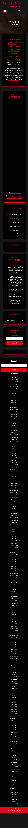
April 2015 (14, 674)
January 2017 (14, 626)
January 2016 (14, 653)
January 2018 (14, 598)
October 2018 (14, 577)
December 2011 (14, 766)
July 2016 (14, 640)
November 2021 (14, 492)
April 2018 (14, 591)
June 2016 (14, 642)
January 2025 (14, 405)
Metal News (11, 64)
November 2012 (14, 741)
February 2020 (14, 540)
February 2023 (14, 457)
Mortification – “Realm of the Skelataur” (15, 302)
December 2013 (14, 711)
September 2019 (14, 552)
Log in (14, 784)
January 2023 (14, 460)
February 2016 (14, 651)
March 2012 (14, 759)
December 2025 (14, 379)
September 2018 (14, 580)
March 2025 (14, 400)
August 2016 (14, 637)
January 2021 (14, 515)
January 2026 (14, 377)
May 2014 (14, 700)
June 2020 (14, 531)
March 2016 (14, 649)
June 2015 (14, 670)
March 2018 (14, 594)
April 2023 (14, 453)
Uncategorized (13, 234)
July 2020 (14, 529)
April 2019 (14, 564)
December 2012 (14, 739)
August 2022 (14, 471)
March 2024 (14, 428)
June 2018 (14, 587)
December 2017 (14, 600)
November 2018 (14, 575)
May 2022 (14, 478)
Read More (14, 82)
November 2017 (14, 603)
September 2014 (14, 690)
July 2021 (14, 501)
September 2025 (14, 386)
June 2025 (14, 393)
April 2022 (14, 481)
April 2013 (14, 729)
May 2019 (14, 561)
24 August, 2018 (13, 60)
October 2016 (14, 633)
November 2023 (14, 437)
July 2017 (14, 612)
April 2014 (14, 702)
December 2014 (14, 683)
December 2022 (14, 462)
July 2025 (14, 391)
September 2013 (14, 718)
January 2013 (14, 736)
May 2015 (14, 672)
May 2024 (14, 423)
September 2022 (14, 469)
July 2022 (14, 474)
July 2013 (14, 723)
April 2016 (14, 647)
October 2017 (14, 605)
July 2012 (14, 750)
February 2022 (14, 485)
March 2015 (14, 677)
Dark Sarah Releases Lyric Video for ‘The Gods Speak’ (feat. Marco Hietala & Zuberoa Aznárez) (14, 47)
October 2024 (14, 411)
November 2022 (14, 464)
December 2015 (14, 656)
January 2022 (14, 488)
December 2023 (14, 434)
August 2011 (14, 776)
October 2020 (14, 522)
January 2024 (14, 432)
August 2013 (14, 720)
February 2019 (14, 568)
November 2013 (14, 713)
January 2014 (14, 709)
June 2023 (14, 448)
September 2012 (14, 746)
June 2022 (14, 476)
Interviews (13, 222)
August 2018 (14, 582)
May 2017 (14, 617)
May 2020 (14, 534)
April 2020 (14, 536)
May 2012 (14, 755)
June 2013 (14, 725)
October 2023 (14, 439)
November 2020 (14, 520)
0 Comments (17, 62)
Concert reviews (14, 214)
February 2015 (14, 679)
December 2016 (14, 628)
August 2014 (14, 693)
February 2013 (14, 734)
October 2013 (14, 716)
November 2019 (14, 547)
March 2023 (14, 455)
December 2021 (14, 490)
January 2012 (14, 764)
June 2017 (14, 614)
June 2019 (14, 559)
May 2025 (14, 395)
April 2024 (14, 425)
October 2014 (14, 688)
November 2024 (14, 409)
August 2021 (14, 499)
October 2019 (14, 550)
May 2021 (14, 506)
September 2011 (14, 773)
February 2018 (14, 596)
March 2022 (14, 483)
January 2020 (14, 543)
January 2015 (14, 681)
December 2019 (14, 545)
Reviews (12, 230)
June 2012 (14, 753)
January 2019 (14, 570)
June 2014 (14, 697)
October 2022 (14, 467)
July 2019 (14, 557)
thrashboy (7, 62)
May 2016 (14, 644)
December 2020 (14, 517)
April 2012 (14, 757)
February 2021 (14, 513)
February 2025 (14, 402)
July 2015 (14, 667)
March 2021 (14, 511)
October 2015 (14, 660)
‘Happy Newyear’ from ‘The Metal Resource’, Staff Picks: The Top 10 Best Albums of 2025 (15, 269)
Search (14, 343)
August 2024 (14, 416)
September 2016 (14, 635)
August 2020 (14, 527)
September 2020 (14, 524)
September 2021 (14, 497)
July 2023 (14, 446)
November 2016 (14, 630)
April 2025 (14, 398)
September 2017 (14, 607)
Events (13, 218)
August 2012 (14, 748)
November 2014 (14, 686)
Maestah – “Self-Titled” (17, 290)
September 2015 (14, 663)
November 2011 (14, 769)
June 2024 (14, 421)
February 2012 (14, 762)
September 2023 (14, 441)
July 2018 (14, 584)
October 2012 (14, 743)
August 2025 (14, 388)
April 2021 (14, 508)
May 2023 (14, 451)
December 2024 (14, 407)
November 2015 (14, 658)
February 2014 (14, 706)
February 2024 (14, 430)
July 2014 (14, 695)
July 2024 (14, 418)
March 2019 (14, 566)
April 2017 (14, 619)
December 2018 (14, 573)
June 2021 (14, 504)
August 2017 (14, 610)
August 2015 (14, 665)
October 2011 (14, 771)
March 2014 (14, 704)
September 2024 (14, 414)
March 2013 (14, 732)
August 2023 (14, 444)
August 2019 (14, 554)
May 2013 (14, 727)
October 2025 (14, 384)
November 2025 (14, 381)
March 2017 (14, 621)
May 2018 (14, 589)
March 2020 (14, 538)
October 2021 (14, 494)
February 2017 (14, 623)
